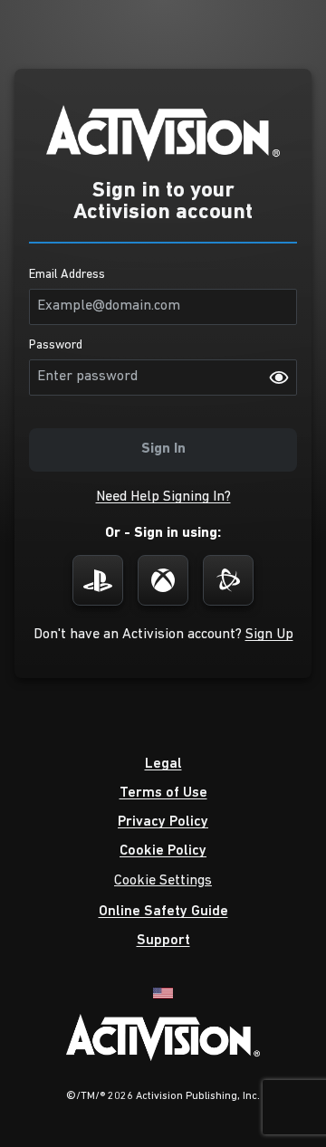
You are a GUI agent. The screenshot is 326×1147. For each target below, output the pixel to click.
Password (55, 345)
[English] (163, 991)
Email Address (67, 275)
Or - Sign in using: (163, 533)
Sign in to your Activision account (163, 202)
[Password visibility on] (279, 377)
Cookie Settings (163, 881)
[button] (163, 497)
